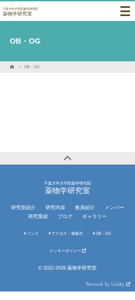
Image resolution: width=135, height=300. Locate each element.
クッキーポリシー (65, 251)
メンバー (114, 207)
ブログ (65, 216)
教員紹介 (85, 207)
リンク (32, 233)
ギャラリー (94, 216)
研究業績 (38, 216)
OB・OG (32, 67)
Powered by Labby (106, 284)
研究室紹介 (23, 207)
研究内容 (55, 207)
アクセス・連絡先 (66, 233)
